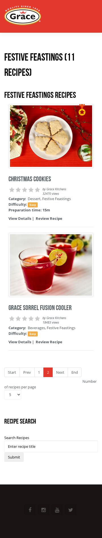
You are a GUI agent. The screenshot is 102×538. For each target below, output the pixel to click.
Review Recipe (49, 218)
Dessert (34, 198)
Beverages (36, 327)
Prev (27, 372)
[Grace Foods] (22, 16)
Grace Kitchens (56, 189)
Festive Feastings (56, 198)
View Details (19, 218)
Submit (14, 457)
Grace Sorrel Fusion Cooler (40, 307)
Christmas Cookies (29, 179)
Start (12, 372)
